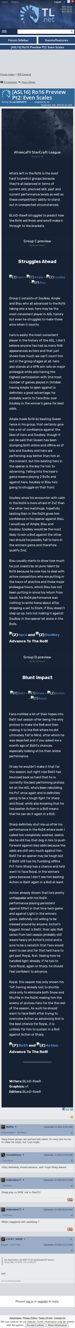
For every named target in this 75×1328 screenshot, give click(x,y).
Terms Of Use (45, 1318)
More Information (57, 1325)
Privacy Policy (30, 1318)
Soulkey (59, 277)
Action (60, 693)
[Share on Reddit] (71, 1109)
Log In (5, 2)
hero (20, 277)
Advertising (15, 1318)
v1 (48, 102)
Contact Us (60, 1318)
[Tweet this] (67, 1109)
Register (15, 2)
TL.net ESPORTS (17, 102)
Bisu (42, 282)
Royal (42, 698)
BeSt (21, 693)
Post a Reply (28, 82)
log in (29, 1301)
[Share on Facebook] (63, 1109)
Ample (38, 277)
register (43, 1301)
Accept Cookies (35, 1325)
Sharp (40, 693)
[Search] (72, 31)
